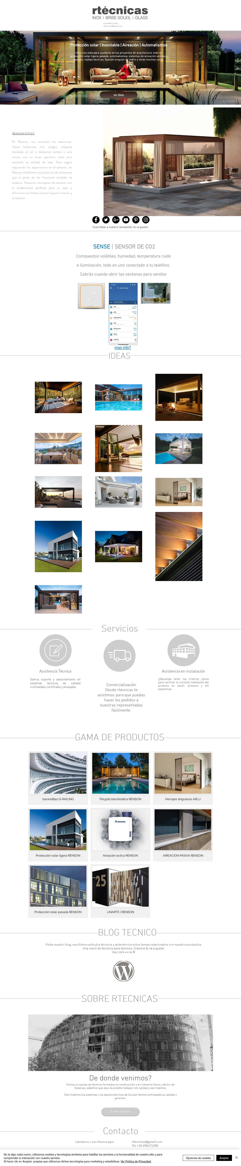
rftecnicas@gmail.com (112, 26)
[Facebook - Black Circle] (96, 219)
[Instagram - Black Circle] (145, 219)
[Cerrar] (236, 1158)
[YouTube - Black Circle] (126, 219)
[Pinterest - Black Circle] (136, 219)
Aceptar (224, 1158)
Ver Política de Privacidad (136, 1161)
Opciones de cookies (198, 1158)
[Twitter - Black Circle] (106, 219)
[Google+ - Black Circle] (116, 219)
